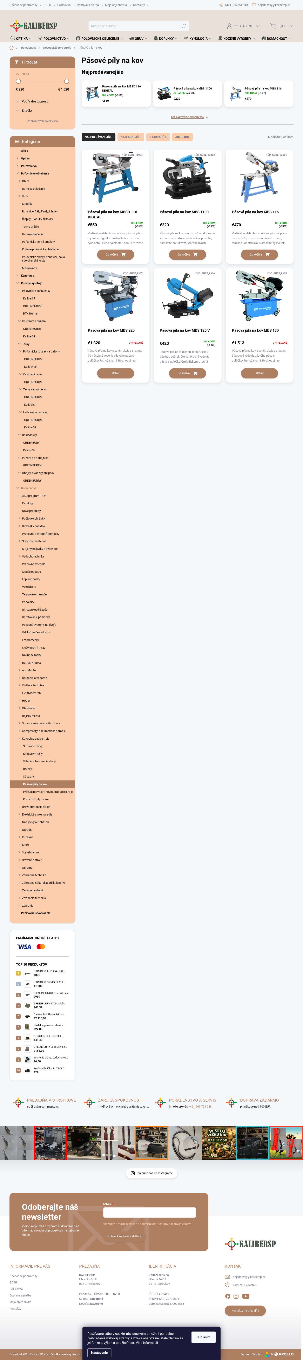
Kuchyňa (27, 837)
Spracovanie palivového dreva (41, 723)
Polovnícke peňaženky (36, 290)
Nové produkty (31, 511)
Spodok (27, 203)
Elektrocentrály (31, 693)
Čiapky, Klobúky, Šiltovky (37, 219)
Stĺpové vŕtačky (33, 753)
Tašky (25, 344)
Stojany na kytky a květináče (40, 548)
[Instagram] (236, 1295)
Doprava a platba (88, 5)
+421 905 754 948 (200, 1106)
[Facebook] (228, 1295)
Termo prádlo (30, 226)
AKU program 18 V (34, 495)
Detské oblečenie (32, 234)
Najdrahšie (158, 137)
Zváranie (27, 905)
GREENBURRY (32, 306)
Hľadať (184, 26)
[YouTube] (245, 1295)
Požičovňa (64, 5)
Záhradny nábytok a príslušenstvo (44, 882)
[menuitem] (21, 39)
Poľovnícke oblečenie (35, 173)
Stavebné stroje (32, 860)
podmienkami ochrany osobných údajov (165, 1224)
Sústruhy (29, 776)
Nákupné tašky (31, 655)
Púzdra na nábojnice (35, 458)
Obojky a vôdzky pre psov (38, 473)
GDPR (47, 5)
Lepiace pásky (31, 579)
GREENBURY (31, 442)
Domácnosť (28, 488)
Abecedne (182, 137)
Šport (25, 844)
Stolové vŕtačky (33, 746)
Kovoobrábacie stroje (35, 738)
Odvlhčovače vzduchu (36, 632)
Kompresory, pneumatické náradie (44, 731)
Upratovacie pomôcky (36, 617)
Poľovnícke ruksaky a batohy (41, 351)
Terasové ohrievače (34, 594)
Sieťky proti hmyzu (34, 647)
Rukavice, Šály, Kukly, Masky (40, 211)
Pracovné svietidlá (33, 564)
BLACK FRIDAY (31, 662)
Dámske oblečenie (33, 188)
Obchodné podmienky (23, 5)
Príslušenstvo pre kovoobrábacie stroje (48, 791)
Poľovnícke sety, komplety (38, 241)
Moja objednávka (116, 5)
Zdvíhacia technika (34, 898)
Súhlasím (203, 1337)
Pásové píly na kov (35, 784)
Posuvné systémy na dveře (39, 624)
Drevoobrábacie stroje (36, 806)
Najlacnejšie (131, 137)
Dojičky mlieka (31, 716)
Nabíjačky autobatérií (35, 822)
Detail (115, 373)
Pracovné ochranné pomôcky (40, 533)
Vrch (25, 196)
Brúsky (27, 769)
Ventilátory (29, 586)
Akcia (24, 150)
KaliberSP (29, 298)
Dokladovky (29, 435)
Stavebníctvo (30, 852)
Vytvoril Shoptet (251, 1354)
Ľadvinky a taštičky (35, 412)
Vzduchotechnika (33, 556)
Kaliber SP (30, 366)
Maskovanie (30, 268)
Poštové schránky (33, 518)
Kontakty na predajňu (245, 1310)
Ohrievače (28, 708)
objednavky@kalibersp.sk (249, 1277)
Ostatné (27, 867)
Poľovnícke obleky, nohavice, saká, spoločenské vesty (44, 258)
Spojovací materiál (34, 541)
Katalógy (28, 503)
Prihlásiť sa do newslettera (124, 1236)
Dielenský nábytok (33, 526)
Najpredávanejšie (98, 137)
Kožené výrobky (31, 283)
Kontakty (139, 5)
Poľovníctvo (29, 166)
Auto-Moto (29, 670)
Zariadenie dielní (32, 890)
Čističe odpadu (31, 571)
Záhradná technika (34, 875)
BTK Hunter (30, 313)
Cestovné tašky (33, 374)
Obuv (25, 181)
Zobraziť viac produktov (187, 117)
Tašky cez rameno (34, 389)
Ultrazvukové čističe (34, 609)
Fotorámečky (30, 640)
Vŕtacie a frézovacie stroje (39, 761)
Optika (25, 158)
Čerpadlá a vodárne (34, 678)
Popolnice (28, 602)
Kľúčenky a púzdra (34, 321)
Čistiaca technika (33, 685)
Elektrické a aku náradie (37, 814)
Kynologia (27, 275)
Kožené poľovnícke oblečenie (40, 249)
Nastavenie (99, 1353)
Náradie (27, 829)
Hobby (26, 700)
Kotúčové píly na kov (36, 799)
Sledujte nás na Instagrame (155, 1173)
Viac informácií (147, 1343)
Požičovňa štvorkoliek (35, 913)
